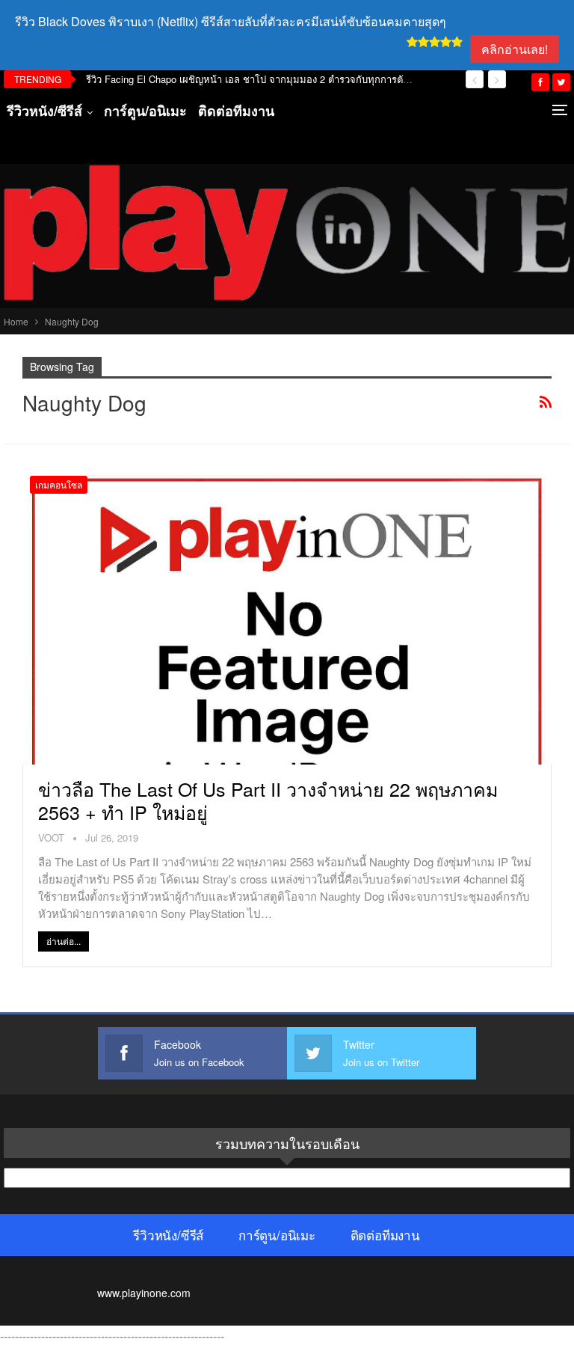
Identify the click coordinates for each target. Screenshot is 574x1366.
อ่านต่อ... (63, 940)
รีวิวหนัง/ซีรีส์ (44, 110)
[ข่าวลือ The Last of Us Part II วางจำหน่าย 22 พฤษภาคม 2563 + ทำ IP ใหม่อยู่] (287, 616)
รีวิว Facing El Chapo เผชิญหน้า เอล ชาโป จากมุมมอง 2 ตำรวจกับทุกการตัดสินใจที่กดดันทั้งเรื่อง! (291, 79)
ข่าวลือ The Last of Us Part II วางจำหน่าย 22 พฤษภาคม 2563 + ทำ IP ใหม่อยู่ (268, 800)
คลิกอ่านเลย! (514, 49)
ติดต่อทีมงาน (236, 110)
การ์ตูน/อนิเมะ (145, 110)
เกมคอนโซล (58, 484)
